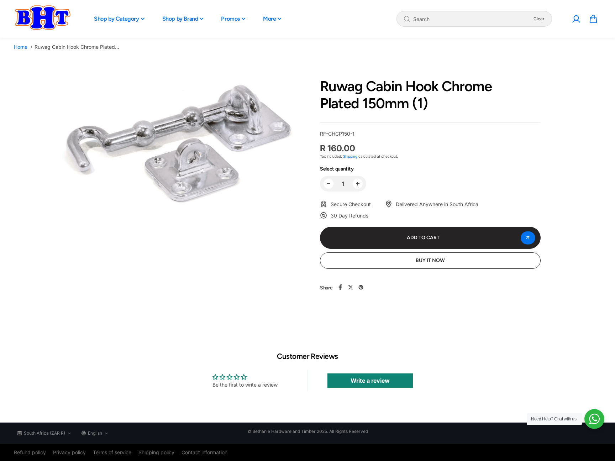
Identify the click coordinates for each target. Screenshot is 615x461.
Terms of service (112, 452)
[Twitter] (350, 287)
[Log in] (576, 19)
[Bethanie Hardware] (42, 19)
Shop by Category (116, 18)
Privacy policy (69, 452)
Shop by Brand (180, 18)
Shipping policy (156, 452)
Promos (230, 18)
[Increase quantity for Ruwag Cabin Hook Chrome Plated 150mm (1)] (358, 184)
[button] (593, 19)
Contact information (204, 452)
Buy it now (430, 260)
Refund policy (30, 452)
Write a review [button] (370, 380)
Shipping (350, 156)
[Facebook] (340, 287)
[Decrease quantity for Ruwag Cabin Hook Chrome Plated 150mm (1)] (328, 184)
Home (20, 47)
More (269, 18)
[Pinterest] (361, 287)
